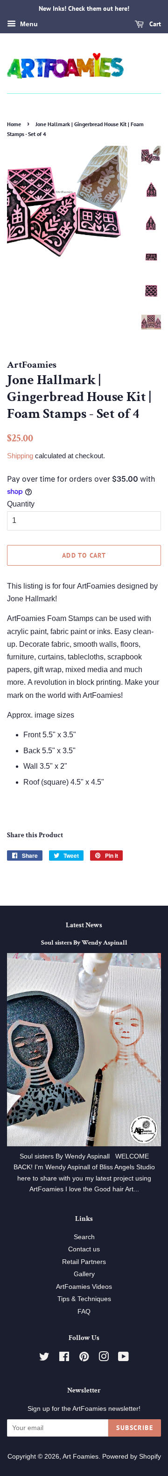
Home (14, 124)
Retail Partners (84, 1261)
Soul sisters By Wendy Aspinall (84, 943)
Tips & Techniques (84, 1298)
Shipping (20, 456)
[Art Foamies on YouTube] (123, 1358)
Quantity (21, 504)
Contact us (84, 1249)
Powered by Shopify (131, 1456)
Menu (28, 24)
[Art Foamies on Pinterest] (84, 1358)
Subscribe (134, 1427)
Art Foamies (80, 1456)
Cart (154, 24)
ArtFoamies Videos (84, 1286)
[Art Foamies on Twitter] (44, 1358)
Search (84, 1237)
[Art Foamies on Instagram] (103, 1358)
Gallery (84, 1274)
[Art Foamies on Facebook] (64, 1358)
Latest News (84, 925)
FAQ (84, 1311)
